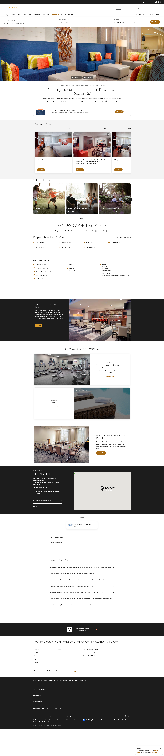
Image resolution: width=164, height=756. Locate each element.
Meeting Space (40, 247)
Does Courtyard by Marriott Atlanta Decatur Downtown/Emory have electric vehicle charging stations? (81, 598)
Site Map (35, 721)
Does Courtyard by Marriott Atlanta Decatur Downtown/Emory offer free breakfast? (74, 605)
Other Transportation (42, 507)
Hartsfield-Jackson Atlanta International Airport (48, 493)
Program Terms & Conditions (65, 719)
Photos (59, 649)
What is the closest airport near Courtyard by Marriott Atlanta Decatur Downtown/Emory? (77, 592)
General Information (56, 542)
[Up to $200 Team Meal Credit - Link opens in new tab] (49, 198)
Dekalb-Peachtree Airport (43, 500)
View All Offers (124, 180)
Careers (47, 719)
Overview (118, 8)
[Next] (130, 199)
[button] (147, 2)
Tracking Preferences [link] (38, 719)
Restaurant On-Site (41, 242)
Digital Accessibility (102, 719)
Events (153, 8)
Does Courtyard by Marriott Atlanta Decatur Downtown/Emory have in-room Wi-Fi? (75, 586)
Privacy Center (77, 719)
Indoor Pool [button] (89, 242)
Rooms (36, 652)
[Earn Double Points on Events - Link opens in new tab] (82, 198)
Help (49, 721)
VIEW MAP (141, 14)
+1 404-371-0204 (154, 14)
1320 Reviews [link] (69, 14)
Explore (38, 325)
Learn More (109, 376)
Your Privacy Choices (90, 720)
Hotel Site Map (42, 721)
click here (154, 752)
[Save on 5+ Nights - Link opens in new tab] (115, 198)
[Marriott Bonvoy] (157, 2)
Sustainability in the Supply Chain (117, 719)
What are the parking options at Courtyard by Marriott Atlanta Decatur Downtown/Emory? (77, 580)
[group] (82, 320)
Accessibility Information (57, 549)
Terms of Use (54, 719)
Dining (137, 8)
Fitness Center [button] (65, 247)
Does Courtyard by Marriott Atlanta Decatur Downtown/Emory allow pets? (72, 573)
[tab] (62, 231)
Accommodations (128, 8)
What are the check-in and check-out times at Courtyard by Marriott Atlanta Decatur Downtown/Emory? (81, 567)
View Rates (41, 169)
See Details (120, 111)
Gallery (159, 8)
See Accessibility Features (43, 278)
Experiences (145, 8)
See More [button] (116, 101)
